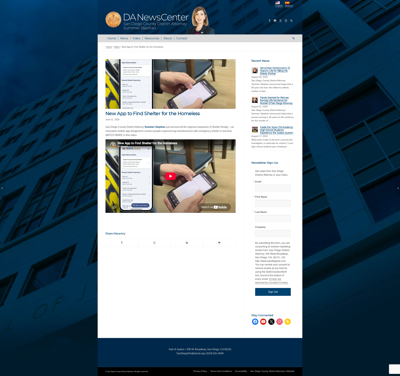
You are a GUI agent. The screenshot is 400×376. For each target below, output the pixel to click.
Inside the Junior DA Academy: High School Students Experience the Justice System (276, 130)
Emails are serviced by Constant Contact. (271, 280)
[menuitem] (111, 38)
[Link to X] (280, 20)
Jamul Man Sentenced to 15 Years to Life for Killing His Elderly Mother (275, 71)
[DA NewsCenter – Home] (160, 20)
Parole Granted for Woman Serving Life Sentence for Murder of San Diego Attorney (276, 100)
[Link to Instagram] (286, 20)
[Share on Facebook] (122, 242)
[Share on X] (154, 242)
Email (258, 181)
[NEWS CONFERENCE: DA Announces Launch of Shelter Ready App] (2, 188)
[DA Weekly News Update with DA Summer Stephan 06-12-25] (397, 188)
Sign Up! (273, 291)
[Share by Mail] (219, 242)
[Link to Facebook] (269, 20)
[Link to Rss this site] (291, 20)
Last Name (261, 212)
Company (260, 227)
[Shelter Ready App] (170, 84)
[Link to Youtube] (275, 20)
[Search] (292, 38)
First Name (261, 197)
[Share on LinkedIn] (187, 242)
